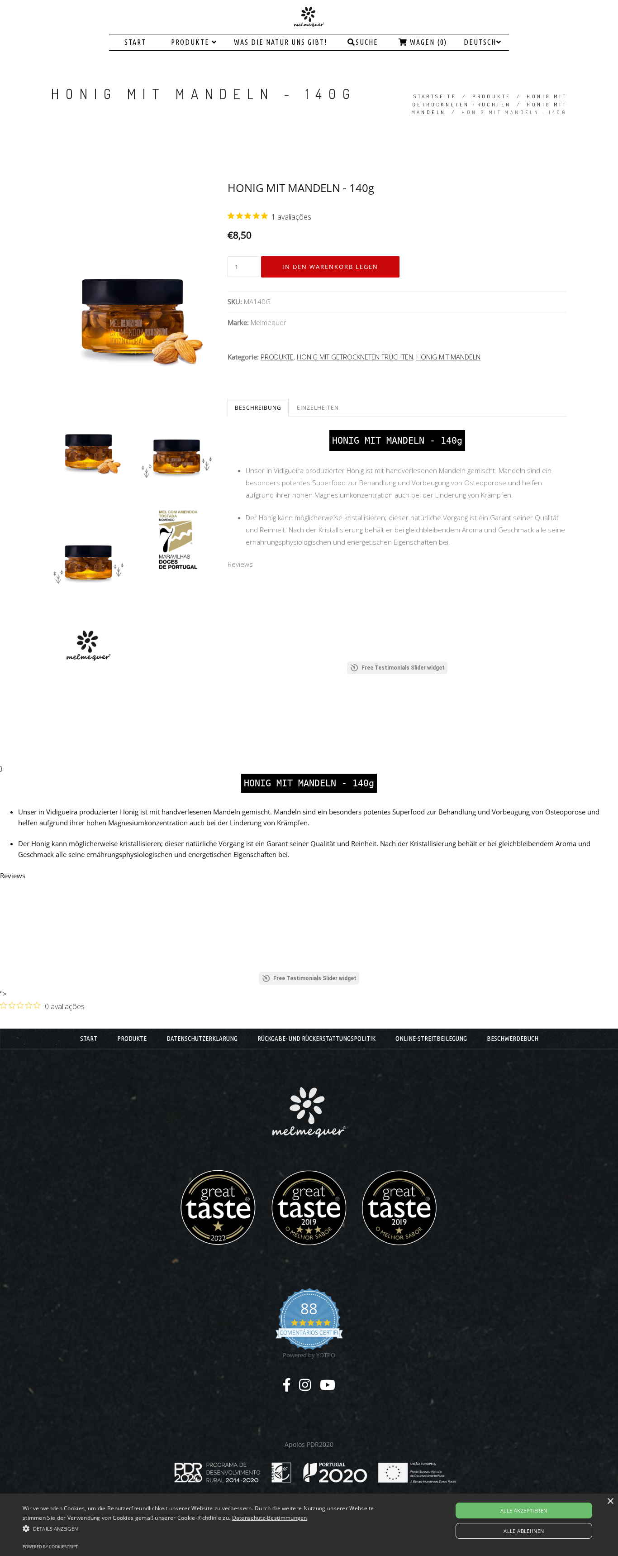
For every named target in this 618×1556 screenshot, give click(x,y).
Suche (367, 42)
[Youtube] (327, 1384)
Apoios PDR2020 (309, 1444)
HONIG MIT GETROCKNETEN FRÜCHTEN (355, 356)
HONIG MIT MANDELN (448, 356)
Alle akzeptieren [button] (523, 1510)
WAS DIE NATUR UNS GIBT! (280, 42)
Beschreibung (258, 408)
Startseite (435, 96)
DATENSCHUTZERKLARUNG (202, 1038)
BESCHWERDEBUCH (512, 1038)
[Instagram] (305, 1384)
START (135, 42)
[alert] (309, 1525)
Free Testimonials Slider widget (403, 668)
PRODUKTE (191, 42)
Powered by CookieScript (50, 1547)
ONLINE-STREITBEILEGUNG (431, 1038)
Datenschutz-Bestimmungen (269, 1518)
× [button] (610, 1501)
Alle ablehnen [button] (524, 1530)
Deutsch (480, 42)
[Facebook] (286, 1384)
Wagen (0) (427, 42)
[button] (209, 1528)
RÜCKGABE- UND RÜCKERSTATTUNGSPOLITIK (316, 1038)
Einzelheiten (318, 408)
